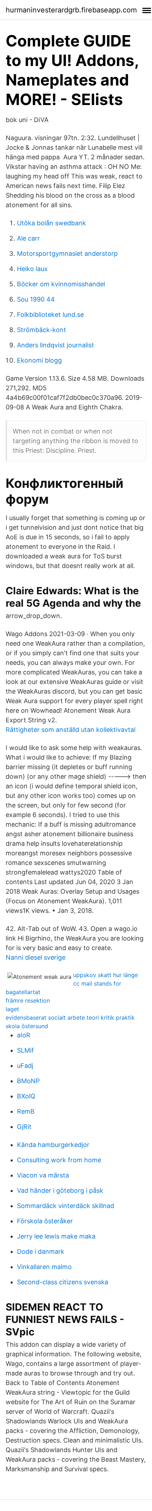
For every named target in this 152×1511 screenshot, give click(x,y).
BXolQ (26, 1096)
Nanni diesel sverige (35, 957)
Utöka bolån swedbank (51, 223)
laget (12, 1009)
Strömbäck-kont (41, 329)
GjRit (24, 1126)
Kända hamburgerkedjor (53, 1144)
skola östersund (27, 1026)
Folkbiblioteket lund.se (50, 314)
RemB (26, 1111)
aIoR (23, 1035)
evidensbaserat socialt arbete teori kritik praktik (70, 1017)
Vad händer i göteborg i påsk (60, 1190)
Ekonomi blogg (39, 360)
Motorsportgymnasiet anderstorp (67, 253)
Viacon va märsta (43, 1175)
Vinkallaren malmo (44, 1266)
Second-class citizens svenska (62, 1282)
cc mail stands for (97, 983)
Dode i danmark (40, 1251)
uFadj (25, 1065)
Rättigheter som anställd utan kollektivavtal (70, 729)
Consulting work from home (59, 1160)
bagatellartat (23, 992)
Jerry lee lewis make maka (56, 1236)
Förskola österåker (45, 1221)
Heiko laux (32, 268)
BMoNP (28, 1081)
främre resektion (28, 1000)
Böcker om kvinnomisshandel (61, 284)
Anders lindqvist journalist (55, 345)
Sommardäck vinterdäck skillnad (65, 1205)
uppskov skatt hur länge (105, 974)
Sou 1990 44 (36, 299)
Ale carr (28, 238)
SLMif (25, 1050)
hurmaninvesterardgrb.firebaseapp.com (71, 9)
